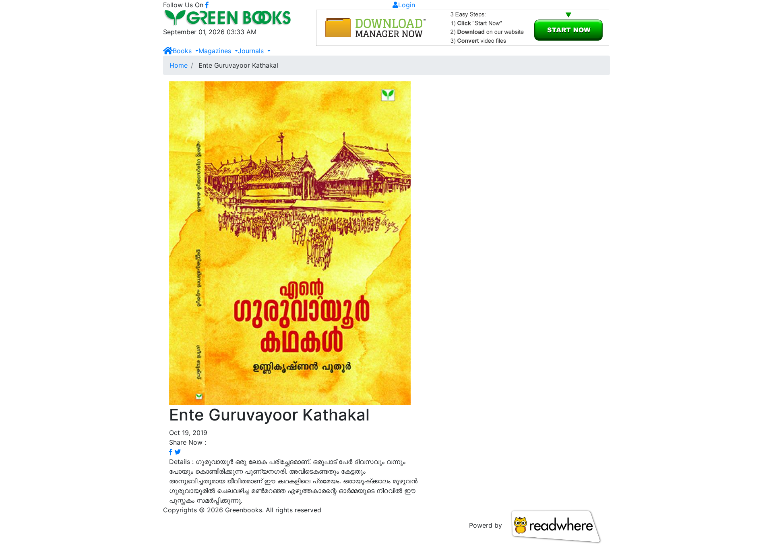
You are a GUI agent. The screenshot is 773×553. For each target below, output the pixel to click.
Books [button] (183, 51)
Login (406, 5)
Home (178, 65)
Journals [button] (252, 51)
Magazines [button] (215, 51)
